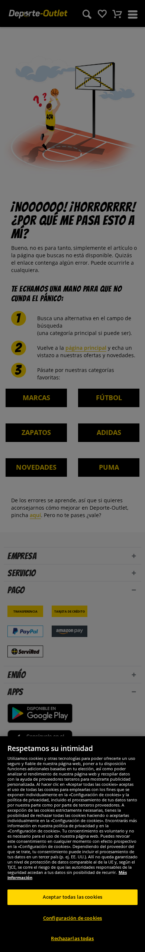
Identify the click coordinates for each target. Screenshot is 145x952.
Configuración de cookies (72, 918)
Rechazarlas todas (72, 938)
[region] (72, 844)
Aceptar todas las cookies (72, 897)
